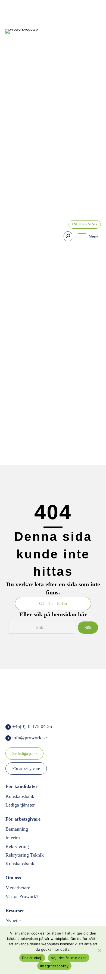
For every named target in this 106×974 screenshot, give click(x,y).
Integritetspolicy (54, 966)
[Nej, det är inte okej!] (99, 950)
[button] (68, 236)
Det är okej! (32, 958)
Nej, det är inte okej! (69, 958)
